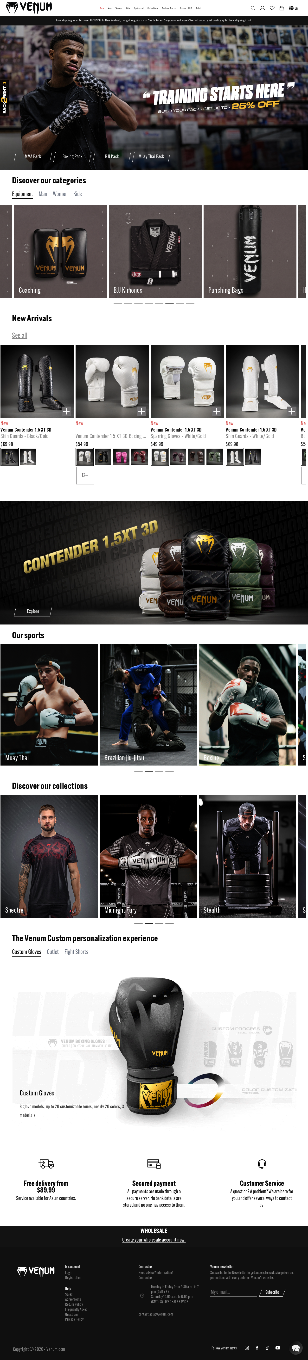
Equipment (139, 8)
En (296, 9)
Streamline (216, 911)
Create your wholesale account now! (154, 1240)
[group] (59, 251)
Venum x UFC (186, 8)
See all (19, 336)
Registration (73, 1278)
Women (119, 8)
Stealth (113, 911)
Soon (209, 758)
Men (109, 8)
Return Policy (74, 1305)
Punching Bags (131, 291)
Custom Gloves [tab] (26, 952)
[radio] (9, 457)
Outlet (198, 8)
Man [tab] (43, 194)
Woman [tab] (60, 194)
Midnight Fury (21, 911)
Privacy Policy (74, 1320)
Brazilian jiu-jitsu (25, 758)
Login (68, 1273)
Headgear (219, 291)
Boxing (112, 758)
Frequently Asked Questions (76, 1312)
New (102, 8)
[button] (253, 8)
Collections (153, 8)
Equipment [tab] (22, 194)
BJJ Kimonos (33, 291)
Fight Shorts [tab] (76, 952)
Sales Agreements (73, 1297)
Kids (128, 8)
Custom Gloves (169, 8)
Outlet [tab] (53, 952)
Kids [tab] (77, 194)
